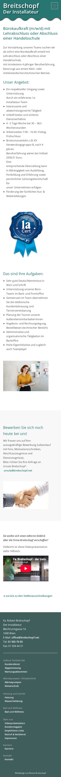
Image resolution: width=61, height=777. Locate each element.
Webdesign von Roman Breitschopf (30, 773)
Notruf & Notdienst (15, 734)
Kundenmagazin (13, 726)
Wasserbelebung (14, 701)
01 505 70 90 (15, 641)
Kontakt (9, 759)
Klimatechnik (12, 685)
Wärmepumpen (13, 682)
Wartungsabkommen (16, 671)
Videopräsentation (15, 723)
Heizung (9, 697)
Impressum (11, 738)
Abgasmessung (13, 667)
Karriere (9, 748)
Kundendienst (12, 664)
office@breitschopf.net (25, 637)
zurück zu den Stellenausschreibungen (29, 596)
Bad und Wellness (14, 711)
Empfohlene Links (14, 730)
